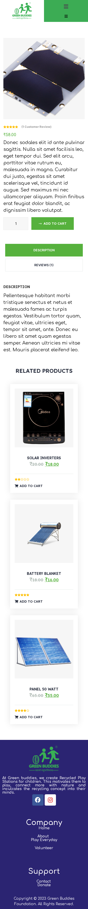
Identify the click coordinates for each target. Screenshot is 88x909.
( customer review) (36, 126)
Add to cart (55, 223)
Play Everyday (44, 840)
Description (44, 250)
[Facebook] (38, 800)
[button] (66, 6)
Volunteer (44, 848)
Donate (44, 885)
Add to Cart (31, 486)
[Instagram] (50, 800)
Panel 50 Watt (44, 689)
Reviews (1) (44, 265)
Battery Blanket (44, 573)
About (43, 836)
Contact (44, 881)
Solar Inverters (44, 458)
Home (44, 828)
